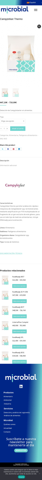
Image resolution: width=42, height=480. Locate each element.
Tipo (2, 117)
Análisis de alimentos (12, 415)
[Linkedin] (21, 386)
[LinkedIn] (19, 149)
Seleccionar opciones (19, 286)
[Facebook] (8, 149)
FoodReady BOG (18, 352)
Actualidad (8, 428)
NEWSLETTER (21, 450)
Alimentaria (13, 135)
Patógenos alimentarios (28, 135)
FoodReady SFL (17, 337)
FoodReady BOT (18, 307)
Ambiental (8, 400)
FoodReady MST (18, 277)
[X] (2, 149)
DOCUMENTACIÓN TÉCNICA (11, 253)
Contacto (7, 432)
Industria (7, 404)
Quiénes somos (9, 424)
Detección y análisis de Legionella (17, 412)
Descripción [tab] (4, 160)
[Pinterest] (13, 149)
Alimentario (8, 396)
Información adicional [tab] (8, 165)
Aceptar (21, 477)
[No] (39, 473)
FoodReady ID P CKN (20, 292)
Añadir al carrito (18, 129)
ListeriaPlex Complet (20, 322)
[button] (39, 26)
